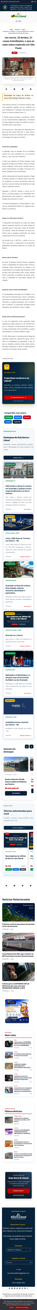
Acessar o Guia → (18, 1190)
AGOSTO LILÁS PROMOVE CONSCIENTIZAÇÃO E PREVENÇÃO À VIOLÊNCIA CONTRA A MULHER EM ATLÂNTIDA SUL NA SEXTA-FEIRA (22, 1134)
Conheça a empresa (25, 556)
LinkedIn (8, 421)
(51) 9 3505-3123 (18, 1283)
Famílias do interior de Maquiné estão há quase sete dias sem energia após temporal (23, 1078)
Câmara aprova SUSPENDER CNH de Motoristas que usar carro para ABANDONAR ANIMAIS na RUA (15, 986)
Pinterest (27, 417)
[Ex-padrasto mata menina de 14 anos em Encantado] (9, 1055)
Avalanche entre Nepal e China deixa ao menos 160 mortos (22, 1119)
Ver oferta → (23, 866)
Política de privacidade (22, 1307)
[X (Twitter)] (14, 89)
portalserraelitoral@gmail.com (18, 1273)
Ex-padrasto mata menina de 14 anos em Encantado (22, 1054)
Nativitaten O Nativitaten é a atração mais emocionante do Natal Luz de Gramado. (18, 677)
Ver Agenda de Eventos (18, 397)
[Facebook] (6, 89)
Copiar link (17, 421)
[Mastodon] (22, 1288)
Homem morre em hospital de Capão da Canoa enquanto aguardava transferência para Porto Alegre (23, 1090)
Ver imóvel (16, 793)
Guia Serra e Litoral (14, 635)
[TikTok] (27, 1288)
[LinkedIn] (22, 89)
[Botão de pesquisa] (30, 1262)
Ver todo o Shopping (18, 827)
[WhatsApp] (31, 89)
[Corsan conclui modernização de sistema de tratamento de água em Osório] (9, 1155)
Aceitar (11, 1307)
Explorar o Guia (18, 457)
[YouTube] (14, 1288)
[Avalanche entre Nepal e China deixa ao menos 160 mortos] (9, 1120)
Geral (14, 52)
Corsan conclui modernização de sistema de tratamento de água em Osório (23, 1155)
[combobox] (17, 1262)
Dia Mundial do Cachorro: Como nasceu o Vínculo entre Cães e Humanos (23, 1143)
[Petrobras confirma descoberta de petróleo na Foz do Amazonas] (18, 912)
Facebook (18, 417)
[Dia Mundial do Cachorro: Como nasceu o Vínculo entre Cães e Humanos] (9, 1144)
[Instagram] (12, 1288)
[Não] (35, 1304)
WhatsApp (9, 417)
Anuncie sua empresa (18, 1195)
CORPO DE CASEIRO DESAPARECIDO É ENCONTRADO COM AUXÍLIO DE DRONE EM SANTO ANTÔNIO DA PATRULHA (22, 1067)
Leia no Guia (27, 509)
